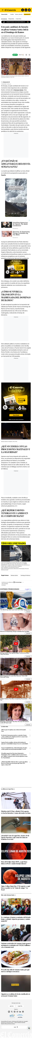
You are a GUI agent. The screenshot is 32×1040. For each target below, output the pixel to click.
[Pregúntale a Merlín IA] (29, 1028)
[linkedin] (20, 1012)
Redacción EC (6, 82)
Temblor (12, 14)
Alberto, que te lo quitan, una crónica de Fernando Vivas (13, 730)
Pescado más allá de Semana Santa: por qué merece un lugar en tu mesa (15, 970)
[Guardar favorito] (26, 55)
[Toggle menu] (2, 10)
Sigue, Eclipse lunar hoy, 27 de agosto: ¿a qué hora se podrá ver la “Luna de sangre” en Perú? (15, 888)
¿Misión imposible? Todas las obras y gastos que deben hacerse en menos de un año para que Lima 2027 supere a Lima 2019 (14, 763)
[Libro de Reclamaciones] (20, 1016)
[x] (12, 1012)
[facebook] (9, 1012)
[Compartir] (29, 55)
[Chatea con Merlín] (22, 10)
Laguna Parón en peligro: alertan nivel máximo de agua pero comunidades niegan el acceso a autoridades (14, 742)
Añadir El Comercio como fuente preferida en (16, 21)
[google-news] (23, 1012)
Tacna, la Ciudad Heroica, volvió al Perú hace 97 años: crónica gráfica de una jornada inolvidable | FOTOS (14, 748)
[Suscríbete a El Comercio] (25, 10)
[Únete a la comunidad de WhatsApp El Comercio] (15, 55)
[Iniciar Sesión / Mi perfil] (29, 10)
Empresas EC (27, 14)
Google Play (20, 1006)
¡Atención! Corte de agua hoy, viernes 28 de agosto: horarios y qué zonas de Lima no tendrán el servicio (15, 837)
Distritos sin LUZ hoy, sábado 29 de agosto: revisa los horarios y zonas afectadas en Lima (15, 812)
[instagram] (14, 1012)
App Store (12, 1006)
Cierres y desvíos (18, 14)
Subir (15, 1027)
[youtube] (17, 1012)
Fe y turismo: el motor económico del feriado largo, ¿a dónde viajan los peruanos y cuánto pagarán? (16, 919)
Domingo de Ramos (25, 575)
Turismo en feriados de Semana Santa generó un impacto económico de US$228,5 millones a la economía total (16, 945)
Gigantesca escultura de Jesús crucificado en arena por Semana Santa (15, 995)
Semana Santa (14, 575)
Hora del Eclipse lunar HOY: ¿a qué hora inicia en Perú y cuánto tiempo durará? (14, 862)
